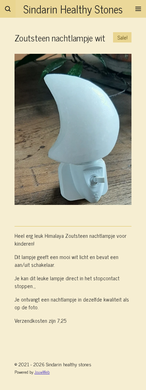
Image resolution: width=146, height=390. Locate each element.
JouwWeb (42, 371)
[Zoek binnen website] (8, 9)
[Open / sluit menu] (138, 9)
